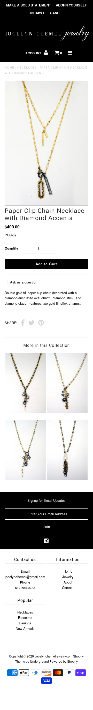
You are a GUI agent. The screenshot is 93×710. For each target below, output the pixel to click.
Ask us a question (23, 282)
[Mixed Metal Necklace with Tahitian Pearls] (25, 411)
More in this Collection (46, 345)
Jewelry (68, 576)
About (68, 582)
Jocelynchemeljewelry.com (53, 656)
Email (25, 571)
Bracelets (25, 617)
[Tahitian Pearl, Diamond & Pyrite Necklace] (67, 411)
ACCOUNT (33, 53)
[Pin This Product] (41, 323)
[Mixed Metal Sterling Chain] (67, 478)
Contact (68, 587)
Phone (25, 582)
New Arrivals (25, 628)
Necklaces (26, 67)
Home (9, 67)
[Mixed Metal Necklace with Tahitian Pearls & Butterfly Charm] (25, 478)
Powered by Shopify (64, 661)
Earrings (25, 623)
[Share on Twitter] (31, 323)
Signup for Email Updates (46, 500)
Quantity (11, 248)
